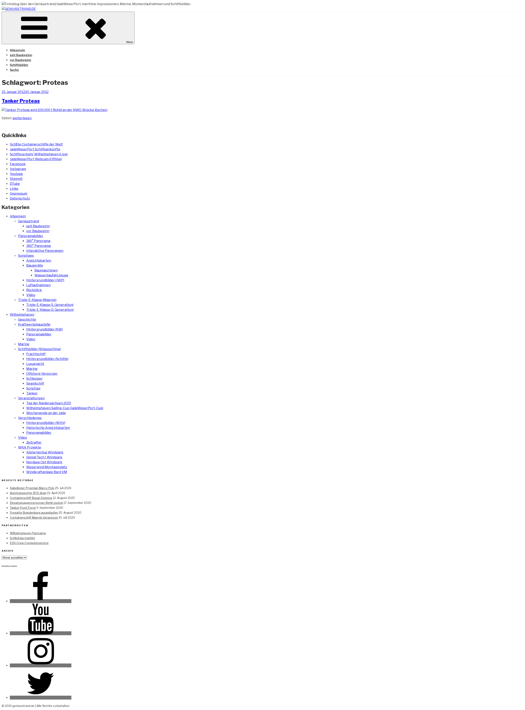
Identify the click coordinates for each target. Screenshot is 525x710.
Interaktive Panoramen (44, 251)
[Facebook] (40, 601)
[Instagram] (40, 665)
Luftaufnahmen (38, 285)
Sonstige (33, 388)
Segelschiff (35, 383)
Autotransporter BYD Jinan (28, 493)
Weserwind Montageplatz (46, 467)
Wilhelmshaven (22, 315)
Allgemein (17, 50)
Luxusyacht (35, 364)
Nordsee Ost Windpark (44, 462)
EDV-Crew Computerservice (29, 543)
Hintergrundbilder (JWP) (45, 280)
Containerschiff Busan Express (31, 498)
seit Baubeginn (21, 55)
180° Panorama (38, 241)
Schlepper (34, 379)
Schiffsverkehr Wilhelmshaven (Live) (39, 154)
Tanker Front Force (23, 507)
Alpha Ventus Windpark (44, 452)
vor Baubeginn (20, 60)
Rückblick (34, 290)
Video (30, 295)
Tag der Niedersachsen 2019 (48, 403)
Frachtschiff (36, 354)
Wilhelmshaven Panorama (28, 533)
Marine (23, 344)
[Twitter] (40, 698)
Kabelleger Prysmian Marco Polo (32, 488)
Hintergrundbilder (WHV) (45, 423)
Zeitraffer (34, 442)
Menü (129, 42)
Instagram (18, 169)
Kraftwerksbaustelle (34, 324)
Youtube (16, 174)
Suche (14, 70)
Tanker (32, 393)
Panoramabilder (30, 236)
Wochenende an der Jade (46, 413)
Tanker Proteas (21, 101)
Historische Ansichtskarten (48, 428)
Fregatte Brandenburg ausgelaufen (34, 512)
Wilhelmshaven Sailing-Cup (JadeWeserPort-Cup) (64, 408)
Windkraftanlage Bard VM (46, 472)
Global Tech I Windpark (44, 457)
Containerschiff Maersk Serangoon (34, 517)
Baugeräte (34, 265)
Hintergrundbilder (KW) (44, 329)
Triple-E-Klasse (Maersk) (37, 300)
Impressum (18, 193)
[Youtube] (40, 633)
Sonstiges (26, 256)
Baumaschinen (46, 270)
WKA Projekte (29, 447)
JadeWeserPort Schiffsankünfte (35, 149)
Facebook (18, 164)
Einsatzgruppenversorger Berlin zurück (36, 502)
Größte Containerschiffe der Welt (36, 144)
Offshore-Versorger (42, 374)
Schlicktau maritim (22, 538)
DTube (15, 184)
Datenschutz (20, 198)
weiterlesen (22, 118)
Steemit (16, 179)
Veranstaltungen (31, 398)
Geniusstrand (28, 221)
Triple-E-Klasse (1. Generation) (49, 305)
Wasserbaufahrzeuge (51, 275)
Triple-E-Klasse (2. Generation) (50, 310)
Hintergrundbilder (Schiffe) (47, 359)
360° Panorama (38, 246)
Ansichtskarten (38, 260)
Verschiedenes (30, 418)
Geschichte (27, 319)
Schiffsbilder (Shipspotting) (39, 349)
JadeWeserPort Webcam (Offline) (36, 159)
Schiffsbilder (19, 65)
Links (14, 189)
